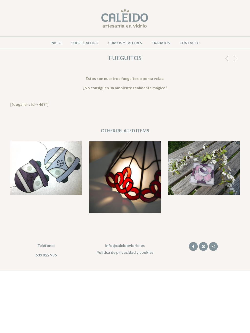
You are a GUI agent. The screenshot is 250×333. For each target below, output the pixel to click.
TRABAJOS (161, 43)
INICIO (56, 43)
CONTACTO (189, 43)
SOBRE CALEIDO (84, 43)
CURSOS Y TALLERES (125, 43)
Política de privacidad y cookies (125, 252)
